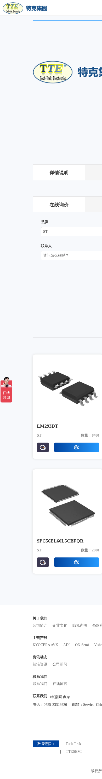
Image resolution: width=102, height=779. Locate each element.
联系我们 (40, 684)
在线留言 (60, 684)
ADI (66, 645)
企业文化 (60, 625)
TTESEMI (74, 752)
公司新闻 (60, 664)
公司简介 (40, 625)
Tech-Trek (73, 744)
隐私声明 (79, 625)
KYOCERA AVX (45, 645)
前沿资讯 (40, 664)
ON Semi (82, 645)
